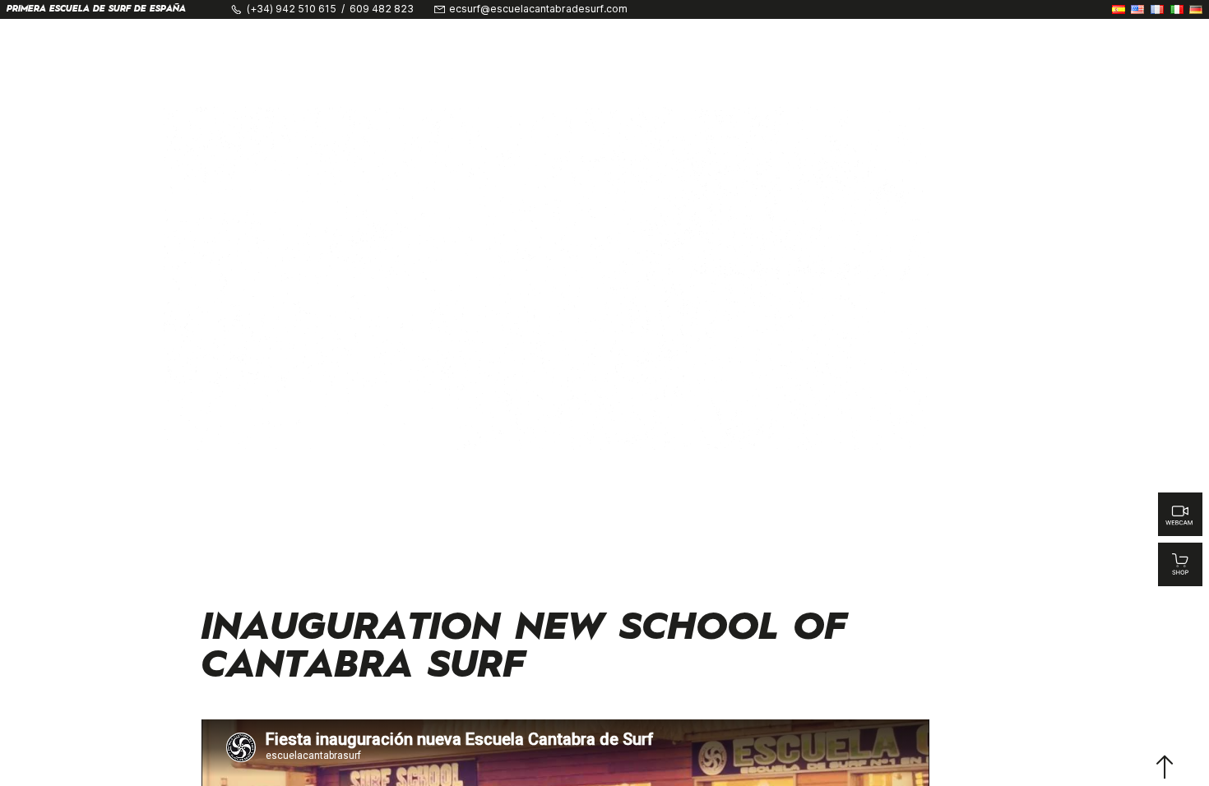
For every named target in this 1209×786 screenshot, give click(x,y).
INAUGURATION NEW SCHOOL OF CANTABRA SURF (524, 648)
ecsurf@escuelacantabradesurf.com (538, 9)
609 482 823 (382, 9)
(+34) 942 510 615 (291, 9)
